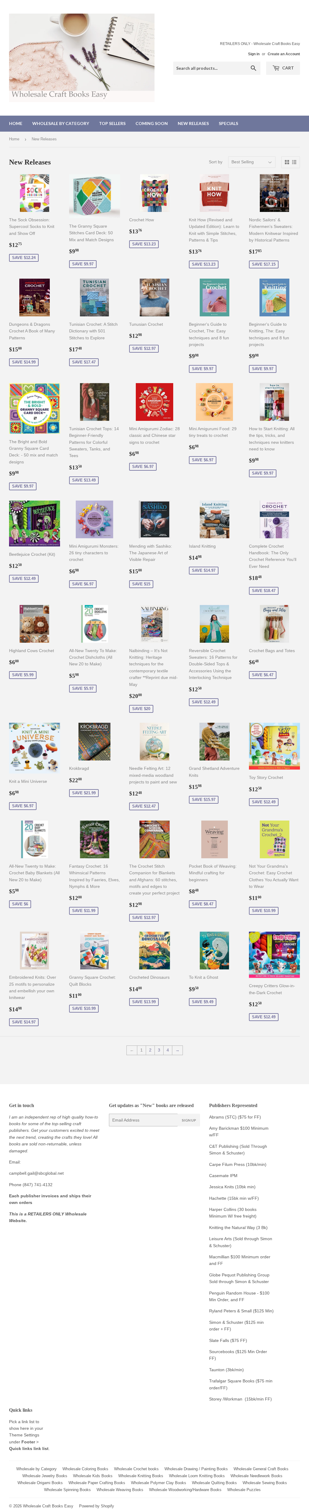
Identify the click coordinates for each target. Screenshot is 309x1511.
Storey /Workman (225, 1399)
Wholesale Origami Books (40, 1483)
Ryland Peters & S (226, 1310)
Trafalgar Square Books (231, 1380)
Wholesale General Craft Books (261, 1469)
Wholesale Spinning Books (67, 1489)
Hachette (217, 1198)
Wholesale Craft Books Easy (48, 1506)
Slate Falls (219, 1340)
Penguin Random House (232, 1293)
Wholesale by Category (60, 123)
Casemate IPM (223, 1175)
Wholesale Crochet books (136, 1469)
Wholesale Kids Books (93, 1476)
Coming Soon (151, 123)
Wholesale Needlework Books (256, 1476)
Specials (228, 123)
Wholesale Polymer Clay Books (158, 1483)
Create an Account (284, 54)
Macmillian (219, 1256)
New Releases (193, 123)
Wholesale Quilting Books (214, 1483)
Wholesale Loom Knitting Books (197, 1476)
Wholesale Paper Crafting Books (96, 1483)
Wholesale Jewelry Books (44, 1476)
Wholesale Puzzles (244, 1489)
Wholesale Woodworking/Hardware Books (185, 1489)
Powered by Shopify (96, 1506)
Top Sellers (112, 123)
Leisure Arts (221, 1238)
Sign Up (189, 1120)
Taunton (217, 1369)
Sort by (215, 161)
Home (15, 123)
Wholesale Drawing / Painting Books (196, 1469)
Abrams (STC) (223, 1117)
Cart (287, 67)
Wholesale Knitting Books (140, 1476)
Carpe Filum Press (227, 1164)
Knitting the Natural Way (232, 1227)
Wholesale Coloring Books (85, 1469)
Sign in (254, 54)
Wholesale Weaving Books (120, 1489)
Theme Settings (24, 1435)
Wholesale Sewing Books (265, 1483)
